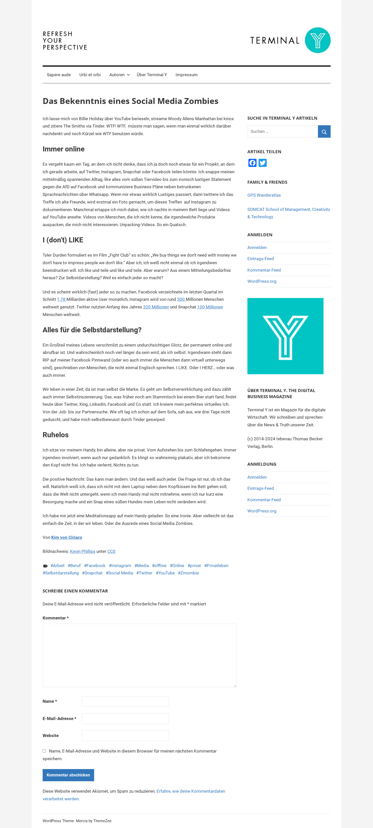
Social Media (120, 572)
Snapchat (93, 572)
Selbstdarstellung (62, 572)
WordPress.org (262, 281)
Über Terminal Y (152, 74)
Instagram (121, 565)
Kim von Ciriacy (66, 537)
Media (143, 565)
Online (178, 565)
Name (50, 701)
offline (160, 565)
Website (51, 735)
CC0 (111, 551)
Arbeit (59, 565)
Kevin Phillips (82, 551)
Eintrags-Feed (260, 258)
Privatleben (217, 565)
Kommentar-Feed (264, 270)
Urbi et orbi (90, 74)
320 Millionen (156, 306)
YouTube (166, 572)
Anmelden (257, 247)
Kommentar (56, 617)
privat (195, 565)
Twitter (145, 572)
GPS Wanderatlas (264, 195)
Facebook (96, 565)
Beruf (75, 565)
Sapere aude (59, 74)
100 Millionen (210, 306)
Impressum (187, 74)
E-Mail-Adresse (59, 718)
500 (181, 299)
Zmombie (189, 572)
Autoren (117, 74)
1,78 (61, 299)
